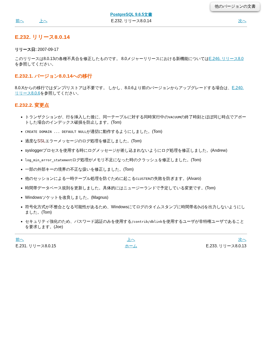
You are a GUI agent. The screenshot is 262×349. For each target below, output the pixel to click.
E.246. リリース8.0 (226, 58)
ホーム (131, 246)
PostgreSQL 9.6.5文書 (131, 14)
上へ (43, 21)
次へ (242, 21)
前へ (20, 21)
